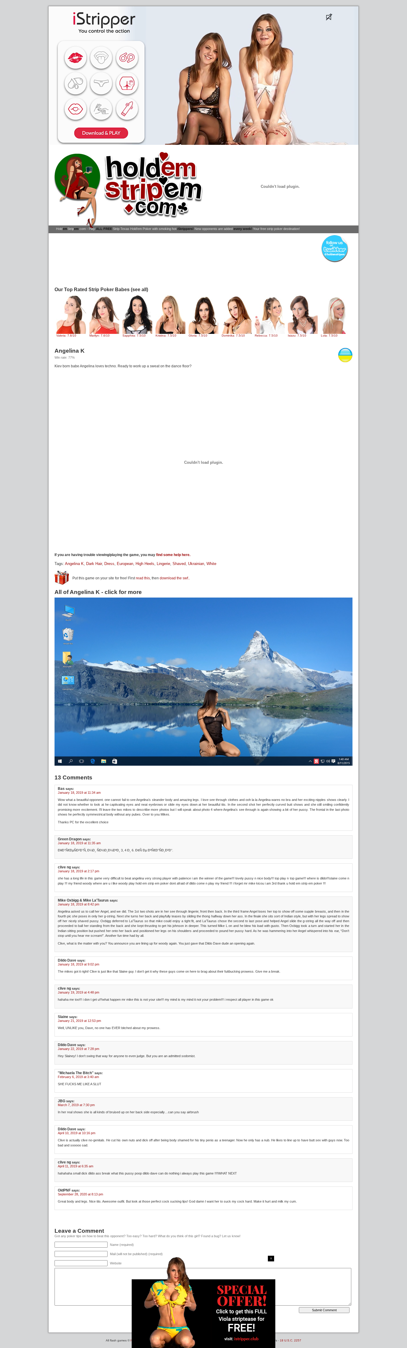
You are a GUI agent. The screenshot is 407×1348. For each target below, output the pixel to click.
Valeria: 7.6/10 (66, 335)
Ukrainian (196, 564)
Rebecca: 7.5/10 (266, 335)
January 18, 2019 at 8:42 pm (78, 904)
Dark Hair (94, 564)
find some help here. (173, 555)
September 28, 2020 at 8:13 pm (80, 1194)
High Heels (145, 564)
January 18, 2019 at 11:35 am (79, 843)
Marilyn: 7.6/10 (99, 335)
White (211, 564)
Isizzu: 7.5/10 (297, 335)
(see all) (139, 289)
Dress (109, 564)
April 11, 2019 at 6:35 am (75, 1166)
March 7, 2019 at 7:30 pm (76, 1105)
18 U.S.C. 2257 (290, 1340)
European (125, 564)
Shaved (179, 564)
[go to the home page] (130, 189)
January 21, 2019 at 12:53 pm (79, 1020)
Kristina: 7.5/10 (166, 335)
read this (143, 578)
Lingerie (163, 564)
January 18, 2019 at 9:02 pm (78, 964)
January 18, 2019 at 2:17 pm (78, 871)
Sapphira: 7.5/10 (134, 335)
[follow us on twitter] (334, 262)
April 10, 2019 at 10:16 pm (76, 1133)
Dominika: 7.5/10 (233, 335)
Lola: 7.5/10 (329, 335)
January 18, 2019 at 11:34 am (79, 792)
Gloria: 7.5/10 (198, 335)
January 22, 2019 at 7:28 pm (78, 1049)
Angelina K (74, 564)
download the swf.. (175, 578)
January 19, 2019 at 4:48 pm (78, 992)
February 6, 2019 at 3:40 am (78, 1077)
